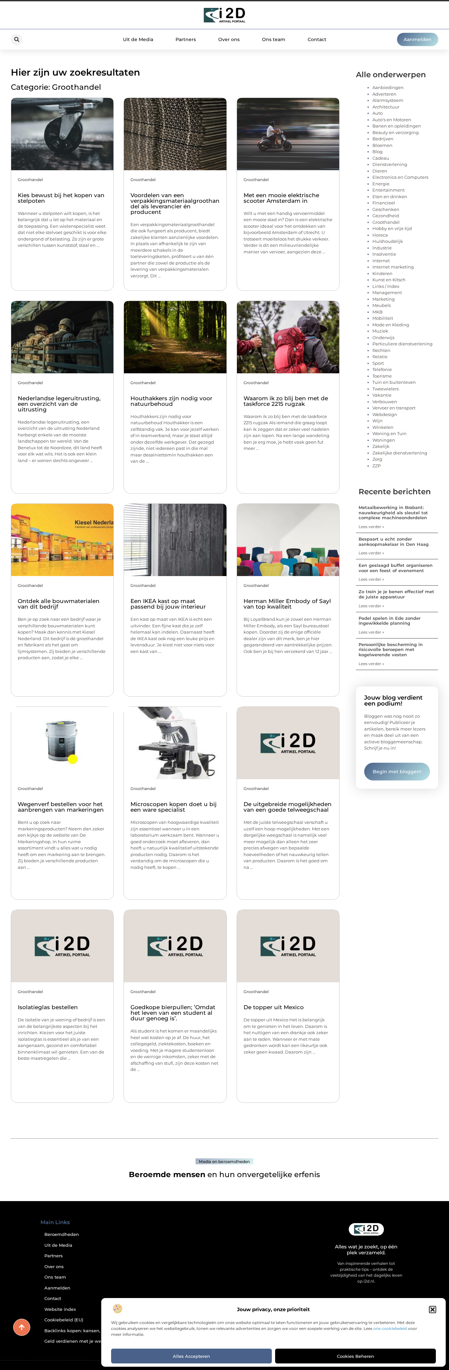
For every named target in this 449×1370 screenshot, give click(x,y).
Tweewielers (385, 388)
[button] (432, 1309)
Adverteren (384, 94)
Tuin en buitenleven (394, 382)
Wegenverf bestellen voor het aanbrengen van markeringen (61, 807)
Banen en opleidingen (396, 125)
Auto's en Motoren (391, 119)
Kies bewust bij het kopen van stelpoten (61, 198)
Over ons (229, 39)
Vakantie (381, 395)
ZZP (376, 465)
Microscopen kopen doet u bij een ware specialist (173, 807)
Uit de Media (138, 39)
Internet (381, 260)
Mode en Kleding (390, 324)
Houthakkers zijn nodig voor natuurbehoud (171, 401)
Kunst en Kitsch (389, 279)
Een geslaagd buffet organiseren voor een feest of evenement (396, 568)
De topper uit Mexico (274, 1007)
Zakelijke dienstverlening (399, 452)
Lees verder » (371, 526)
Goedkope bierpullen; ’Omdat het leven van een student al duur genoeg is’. (172, 1013)
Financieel (383, 202)
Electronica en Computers (400, 177)
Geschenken (385, 209)
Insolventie (384, 254)
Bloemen (382, 145)
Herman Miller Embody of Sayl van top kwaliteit (287, 604)
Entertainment (388, 190)
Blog (377, 151)
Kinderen (382, 273)
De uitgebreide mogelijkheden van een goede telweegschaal (288, 807)
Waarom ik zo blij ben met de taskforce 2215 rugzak (286, 401)
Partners (186, 39)
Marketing (383, 299)
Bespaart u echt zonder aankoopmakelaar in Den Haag (394, 541)
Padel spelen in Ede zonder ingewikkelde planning (389, 620)
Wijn (377, 420)
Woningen (383, 440)
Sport (378, 363)
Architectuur (385, 106)
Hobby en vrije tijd (392, 228)
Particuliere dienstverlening (402, 343)
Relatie (380, 356)
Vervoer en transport (393, 407)
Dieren (379, 171)
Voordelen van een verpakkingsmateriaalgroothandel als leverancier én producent (175, 203)
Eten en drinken (389, 196)
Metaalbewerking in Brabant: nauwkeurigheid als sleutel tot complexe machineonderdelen (393, 512)
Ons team (273, 39)
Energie (381, 183)
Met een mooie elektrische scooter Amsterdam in (281, 198)
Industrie (382, 247)
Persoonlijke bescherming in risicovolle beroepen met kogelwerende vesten (391, 649)
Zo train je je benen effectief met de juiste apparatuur (396, 594)
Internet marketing (393, 266)
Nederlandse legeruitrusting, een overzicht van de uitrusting (59, 404)
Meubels (381, 305)
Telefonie (382, 369)
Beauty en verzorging (395, 132)
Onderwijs (383, 337)
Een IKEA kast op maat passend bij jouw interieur (168, 604)
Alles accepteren (191, 1356)
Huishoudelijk (387, 241)
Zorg (377, 459)
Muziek (380, 331)
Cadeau (380, 158)
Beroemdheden (61, 1234)
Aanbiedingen (388, 87)
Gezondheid (385, 215)
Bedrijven (382, 138)
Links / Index (385, 286)
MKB (377, 311)
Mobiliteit (382, 318)
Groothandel (30, 179)
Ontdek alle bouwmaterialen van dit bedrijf (59, 604)
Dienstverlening (389, 164)
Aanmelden (57, 1288)
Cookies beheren (355, 1356)
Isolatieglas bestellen (48, 1007)
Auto (377, 113)
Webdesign (384, 414)
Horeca (380, 235)
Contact (317, 39)
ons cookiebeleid (390, 1328)
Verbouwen (384, 401)
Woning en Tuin (389, 433)
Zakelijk (381, 446)
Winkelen (382, 427)
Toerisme (382, 376)
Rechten (381, 350)
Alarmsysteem (387, 100)
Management (387, 292)
